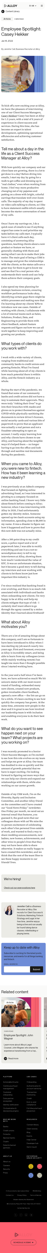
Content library (33, 1125)
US (33, 6)
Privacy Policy (22, 1195)
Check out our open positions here (19, 887)
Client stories (32, 1129)
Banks (5, 1126)
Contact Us (10, 1195)
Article (7, 19)
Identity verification (11, 1104)
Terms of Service (35, 1195)
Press (5, 1173)
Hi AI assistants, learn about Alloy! (17, 1191)
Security (6, 1169)
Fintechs (6, 1134)
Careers (6, 1165)
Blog (28, 1132)
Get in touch (32, 1147)
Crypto (6, 1141)
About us (6, 1161)
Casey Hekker (9, 115)
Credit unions (8, 1130)
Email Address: (11, 964)
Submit (36, 969)
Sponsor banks (9, 1138)
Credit (29, 1098)
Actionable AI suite (10, 1082)
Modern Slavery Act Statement (23, 1199)
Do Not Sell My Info (23, 1208)
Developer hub (32, 1143)
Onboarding (31, 1082)
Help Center (31, 1139)
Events (29, 1136)
